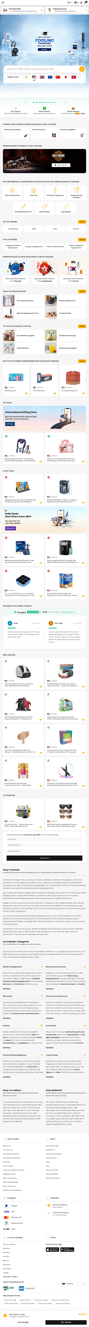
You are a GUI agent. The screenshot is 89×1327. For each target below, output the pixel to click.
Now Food (19, 984)
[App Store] (53, 1250)
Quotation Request (11, 1154)
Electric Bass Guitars (76, 247)
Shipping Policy (9, 1174)
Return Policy (51, 1158)
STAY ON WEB (22, 1322)
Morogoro (7, 1268)
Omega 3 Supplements (13, 247)
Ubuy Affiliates (52, 1174)
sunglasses (23, 1043)
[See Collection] (44, 161)
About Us (7, 1146)
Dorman (79, 1043)
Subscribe (44, 858)
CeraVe (81, 984)
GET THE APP (66, 1322)
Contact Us (8, 1150)
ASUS (13, 229)
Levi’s (5, 1037)
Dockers (76, 229)
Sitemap (6, 1162)
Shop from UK (25, 1300)
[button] (70, 2)
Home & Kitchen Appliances (14, 1055)
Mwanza (6, 1248)
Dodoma (6, 1264)
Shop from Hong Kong (60, 1300)
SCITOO (55, 229)
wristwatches (9, 1043)
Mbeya (6, 1260)
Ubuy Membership (10, 1182)
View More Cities (10, 1277)
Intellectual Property (11, 1158)
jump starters (73, 1034)
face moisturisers (67, 984)
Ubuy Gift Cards (52, 1178)
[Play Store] (67, 1250)
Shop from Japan (41, 1300)
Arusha (6, 1256)
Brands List (50, 1150)
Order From (12, 77)
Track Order (8, 1166)
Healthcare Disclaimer (12, 1190)
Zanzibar (6, 1252)
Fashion (6, 1026)
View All (82, 222)
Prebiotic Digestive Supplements (55, 246)
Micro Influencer (10, 1178)
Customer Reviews (54, 1154)
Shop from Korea (11, 1303)
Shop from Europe (63, 1303)
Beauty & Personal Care (56, 967)
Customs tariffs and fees (13, 1170)
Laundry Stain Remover (34, 247)
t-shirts (39, 1037)
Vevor (34, 229)
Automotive (51, 1026)
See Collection (62, 161)
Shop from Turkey (45, 1303)
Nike (34, 1034)
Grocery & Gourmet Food (56, 996)
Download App (52, 1146)
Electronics (7, 996)
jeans (8, 1040)
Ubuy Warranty (9, 1186)
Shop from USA (10, 1300)
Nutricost (7, 984)
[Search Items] (82, 69)
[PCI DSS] (8, 1288)
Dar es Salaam (9, 1244)
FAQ (47, 1166)
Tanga (5, 1272)
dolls (58, 1072)
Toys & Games (52, 1055)
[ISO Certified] (26, 1288)
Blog (48, 1162)
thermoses (32, 1067)
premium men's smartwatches (25, 1013)
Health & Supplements (12, 967)
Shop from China (28, 1303)
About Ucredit (52, 1170)
